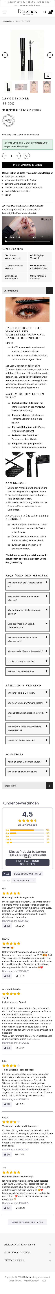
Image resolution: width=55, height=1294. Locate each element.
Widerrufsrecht (31, 1280)
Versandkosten (31, 134)
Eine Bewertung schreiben (27, 862)
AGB (44, 1280)
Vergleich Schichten (38, 277)
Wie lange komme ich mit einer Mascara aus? (23, 639)
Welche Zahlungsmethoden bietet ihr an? (26, 714)
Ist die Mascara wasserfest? (22, 661)
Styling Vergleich (37, 256)
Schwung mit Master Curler (38, 267)
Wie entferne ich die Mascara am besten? (24, 612)
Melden (20, 925)
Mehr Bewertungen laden (27, 1222)
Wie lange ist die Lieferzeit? (21, 692)
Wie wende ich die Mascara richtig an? (25, 584)
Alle (6, 873)
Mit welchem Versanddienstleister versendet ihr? (24, 728)
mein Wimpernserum (12, 256)
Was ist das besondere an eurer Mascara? (23, 598)
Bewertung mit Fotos (28, 873)
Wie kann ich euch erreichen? (22, 771)
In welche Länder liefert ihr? (21, 740)
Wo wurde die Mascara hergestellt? (25, 651)
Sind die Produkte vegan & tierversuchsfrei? (21, 625)
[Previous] (5, 55)
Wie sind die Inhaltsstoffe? (21, 671)
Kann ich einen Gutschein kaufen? (24, 761)
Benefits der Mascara (14, 267)
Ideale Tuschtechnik (11, 277)
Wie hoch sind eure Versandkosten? (25, 703)
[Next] (50, 55)
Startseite (7, 21)
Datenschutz (15, 1280)
